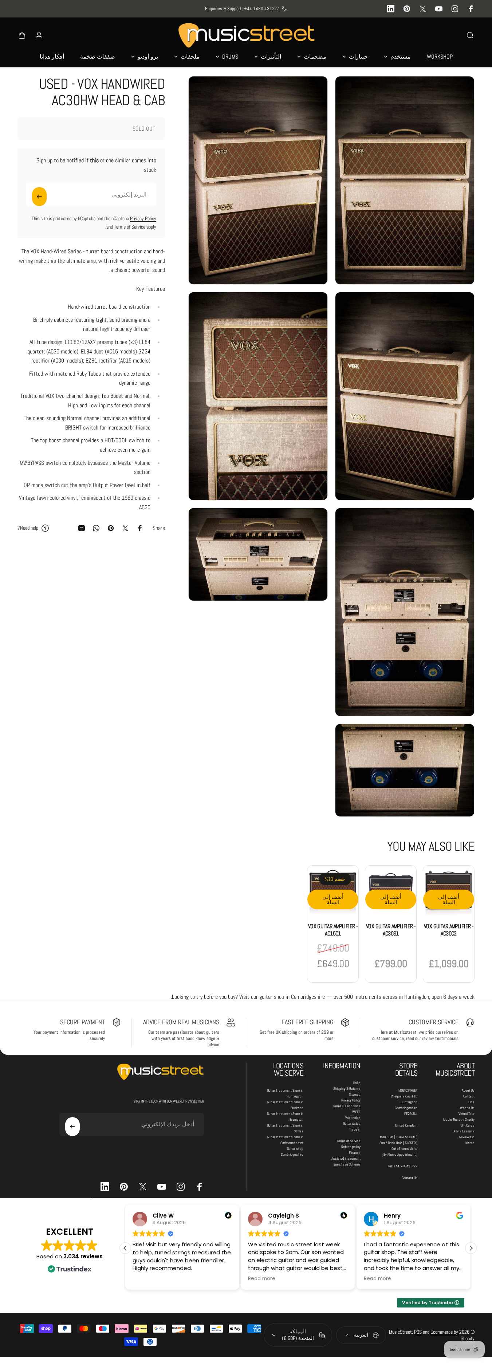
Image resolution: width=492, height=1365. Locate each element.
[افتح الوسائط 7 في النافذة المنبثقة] (404, 770)
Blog (471, 1102)
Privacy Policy (143, 218)
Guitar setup (352, 1123)
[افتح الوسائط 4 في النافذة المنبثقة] (258, 396)
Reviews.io (467, 1137)
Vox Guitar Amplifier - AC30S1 (391, 929)
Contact (469, 1096)
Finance (355, 1152)
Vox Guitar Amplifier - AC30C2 (449, 929)
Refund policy (351, 1146)
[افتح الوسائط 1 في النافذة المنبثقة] (404, 180)
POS (418, 1332)
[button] (470, 1248)
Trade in (355, 1129)
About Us (468, 1090)
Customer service (433, 1022)
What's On (467, 1107)
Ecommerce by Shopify (452, 1335)
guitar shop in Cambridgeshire (292, 997)
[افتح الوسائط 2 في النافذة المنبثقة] (258, 180)
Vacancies (353, 1117)
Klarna (470, 1142)
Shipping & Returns (347, 1088)
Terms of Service (129, 226)
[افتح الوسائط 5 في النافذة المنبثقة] (404, 612)
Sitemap (355, 1094)
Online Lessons (464, 1131)
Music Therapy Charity (459, 1119)
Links (357, 1082)
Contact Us (409, 1177)
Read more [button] (261, 1278)
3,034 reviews (83, 1256)
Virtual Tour (466, 1113)
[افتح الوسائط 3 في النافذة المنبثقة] (404, 396)
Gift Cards (468, 1125)
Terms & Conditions (347, 1106)
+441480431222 (405, 1166)
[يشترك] (39, 196)
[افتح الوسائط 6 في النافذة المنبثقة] (258, 554)
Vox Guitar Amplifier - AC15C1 (333, 929)
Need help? (27, 528)
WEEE (356, 1111)
